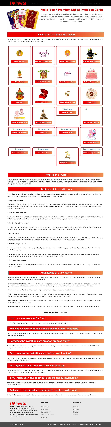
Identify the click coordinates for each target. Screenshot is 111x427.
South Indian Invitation (61, 3)
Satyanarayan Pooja (43, 82)
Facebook (75, 409)
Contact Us (97, 3)
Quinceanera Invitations (19, 153)
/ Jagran (67, 61)
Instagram (75, 406)
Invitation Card (46, 3)
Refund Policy (45, 412)
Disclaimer (44, 417)
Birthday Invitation (77, 3)
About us (88, 3)
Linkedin (75, 415)
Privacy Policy (45, 409)
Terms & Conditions (47, 415)
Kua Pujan (19, 102)
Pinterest (75, 412)
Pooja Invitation (33, 3)
